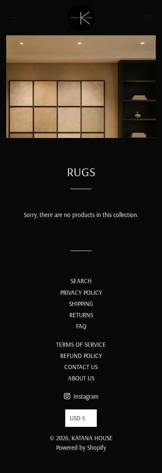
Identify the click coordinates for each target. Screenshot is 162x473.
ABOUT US (81, 378)
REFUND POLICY (81, 356)
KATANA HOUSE (92, 438)
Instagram (85, 396)
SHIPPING (81, 304)
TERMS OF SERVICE (81, 344)
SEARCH (81, 281)
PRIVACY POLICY (81, 292)
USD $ (77, 418)
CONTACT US (81, 367)
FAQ (81, 326)
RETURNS (81, 315)
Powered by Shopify (81, 447)
